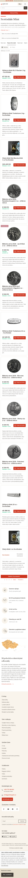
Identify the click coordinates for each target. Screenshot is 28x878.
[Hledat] (25, 7)
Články (4, 769)
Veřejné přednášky (7, 776)
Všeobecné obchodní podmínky (10, 755)
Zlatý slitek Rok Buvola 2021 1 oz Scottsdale (12, 159)
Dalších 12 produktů (14, 576)
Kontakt (4, 748)
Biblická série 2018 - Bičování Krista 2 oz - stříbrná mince (12, 376)
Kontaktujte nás (7, 799)
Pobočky (4, 750)
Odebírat (22, 821)
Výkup (3, 732)
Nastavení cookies (6, 870)
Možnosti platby (6, 727)
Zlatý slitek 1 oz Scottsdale (12, 549)
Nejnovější (3, 43)
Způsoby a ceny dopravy (9, 725)
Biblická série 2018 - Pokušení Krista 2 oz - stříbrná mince (13, 462)
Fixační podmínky (6, 730)
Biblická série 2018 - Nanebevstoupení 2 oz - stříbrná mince (13, 201)
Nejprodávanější (11, 43)
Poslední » (21, 579)
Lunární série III (6, 704)
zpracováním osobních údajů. (19, 824)
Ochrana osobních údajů (16, 848)
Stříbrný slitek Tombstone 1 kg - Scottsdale (13, 114)
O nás (3, 746)
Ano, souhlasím (7, 874)
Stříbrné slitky (5, 702)
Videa (3, 774)
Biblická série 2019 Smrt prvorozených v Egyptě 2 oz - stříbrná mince (12, 288)
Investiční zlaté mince (8, 707)
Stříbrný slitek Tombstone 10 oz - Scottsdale (13, 332)
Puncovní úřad (6, 758)
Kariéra (4, 753)
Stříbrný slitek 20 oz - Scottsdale (10, 505)
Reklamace (5, 735)
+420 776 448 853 (9, 0)
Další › (14, 579)
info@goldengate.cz (10, 795)
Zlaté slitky (5, 699)
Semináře (4, 778)
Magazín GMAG (6, 771)
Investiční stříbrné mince (8, 709)
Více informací (4, 865)
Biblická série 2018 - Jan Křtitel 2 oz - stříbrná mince (13, 245)
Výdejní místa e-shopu (8, 722)
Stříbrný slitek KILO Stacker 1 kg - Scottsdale (13, 71)
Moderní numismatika (8, 712)
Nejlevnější (20, 43)
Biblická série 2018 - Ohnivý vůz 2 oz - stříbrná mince (13, 419)
